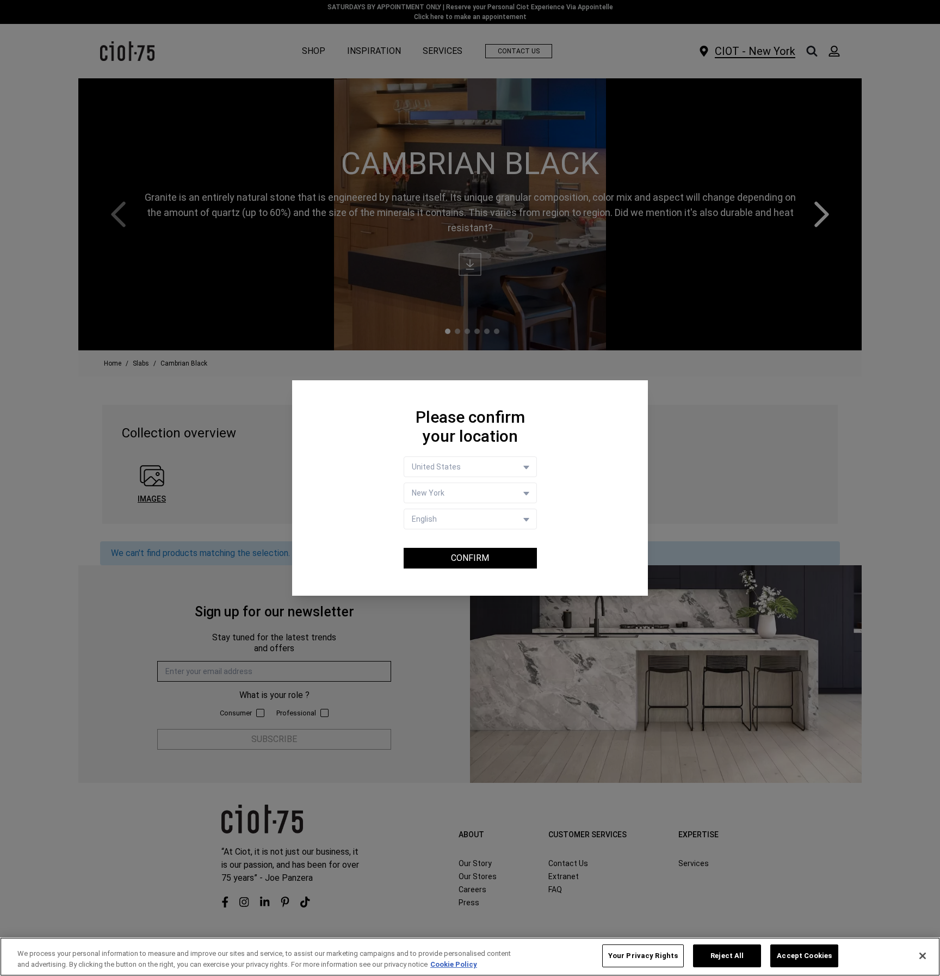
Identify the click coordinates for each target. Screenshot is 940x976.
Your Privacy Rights (643, 956)
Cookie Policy (453, 964)
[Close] (923, 956)
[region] (470, 956)
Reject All (727, 956)
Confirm (470, 558)
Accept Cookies (804, 956)
